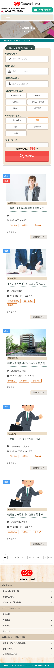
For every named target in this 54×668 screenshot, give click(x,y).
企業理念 (6, 620)
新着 (37, 120)
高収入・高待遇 (38, 102)
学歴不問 (37, 108)
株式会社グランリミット (11, 40)
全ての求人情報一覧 (11, 591)
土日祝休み (37, 95)
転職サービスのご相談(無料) (14, 643)
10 (29, 557)
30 (38, 557)
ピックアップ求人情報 (12, 602)
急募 (16, 127)
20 (34, 557)
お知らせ (6, 631)
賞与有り (15, 108)
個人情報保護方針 (10, 654)
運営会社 (6, 614)
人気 (16, 133)
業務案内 (6, 625)
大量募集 (37, 127)
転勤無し (15, 102)
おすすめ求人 (16, 120)
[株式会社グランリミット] (27, 5)
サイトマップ (8, 648)
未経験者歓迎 (16, 95)
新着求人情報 (8, 597)
